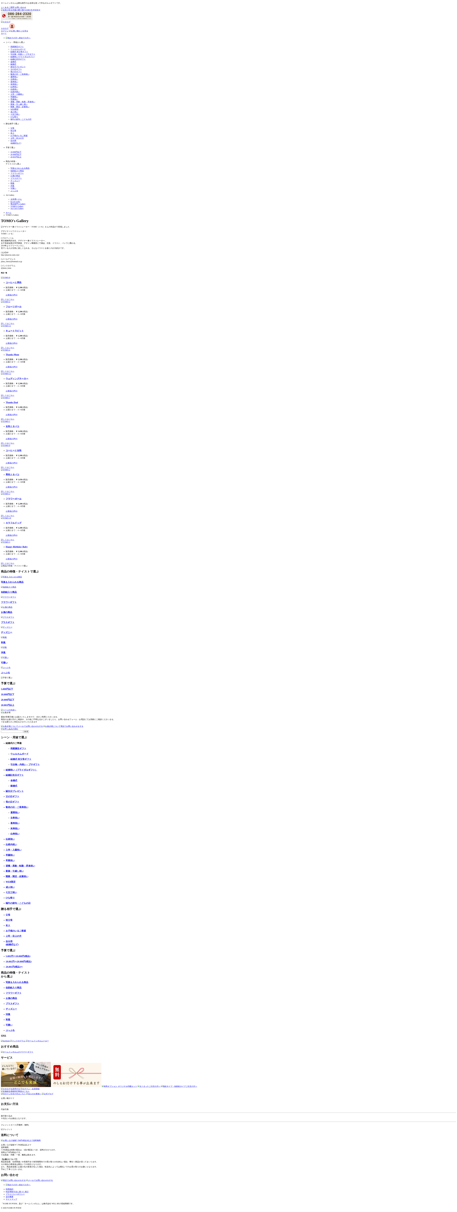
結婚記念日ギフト (18, 59)
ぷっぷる (14, 191)
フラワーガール (14, 498)
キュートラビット (15, 330)
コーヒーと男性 (14, 282)
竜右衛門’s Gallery (17, 204)
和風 (12, 183)
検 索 (26, 731)
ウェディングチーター (17, 378)
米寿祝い (14, 84)
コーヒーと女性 (14, 450)
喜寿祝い (14, 82)
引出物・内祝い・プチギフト (22, 54)
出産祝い (14, 89)
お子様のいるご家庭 (19, 136)
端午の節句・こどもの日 (20, 119)
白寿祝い (14, 87)
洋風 (12, 186)
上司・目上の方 (17, 138)
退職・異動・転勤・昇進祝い (22, 102)
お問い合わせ (20, 7)
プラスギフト (16, 178)
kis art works (15, 202)
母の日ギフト (16, 72)
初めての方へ (24, 38)
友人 (12, 133)
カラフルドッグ (14, 523)
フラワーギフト (17, 173)
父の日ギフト (16, 69)
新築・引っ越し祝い (19, 104)
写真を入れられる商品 (20, 168)
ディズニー (15, 181)
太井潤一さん (16, 199)
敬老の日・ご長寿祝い (20, 74)
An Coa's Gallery (17, 208)
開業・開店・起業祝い (20, 107)
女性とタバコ (12, 426)
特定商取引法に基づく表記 (17, 1192)
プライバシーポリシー (15, 1194)
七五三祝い (15, 114)
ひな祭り (14, 117)
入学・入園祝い (17, 94)
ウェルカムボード (18, 49)
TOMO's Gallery (16, 206)
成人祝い (14, 112)
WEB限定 (14, 109)
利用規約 (9, 1189)
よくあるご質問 (7, 7)
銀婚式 (13, 64)
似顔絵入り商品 (17, 171)
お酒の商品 (15, 176)
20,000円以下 (15, 154)
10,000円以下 (15, 152)
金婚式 (13, 62)
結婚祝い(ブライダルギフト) (22, 57)
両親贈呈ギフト (17, 47)
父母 (12, 128)
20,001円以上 (15, 157)
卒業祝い (14, 99)
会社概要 (9, 1197)
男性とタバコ (12, 474)
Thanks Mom (12, 354)
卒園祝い (14, 97)
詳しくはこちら (7, 299)
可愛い (13, 188)
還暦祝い (14, 77)
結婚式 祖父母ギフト (19, 52)
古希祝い (14, 79)
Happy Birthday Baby (17, 547)
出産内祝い (15, 92)
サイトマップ (11, 1199)
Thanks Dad (12, 402)
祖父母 (13, 131)
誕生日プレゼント (18, 67)
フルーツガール (14, 306)
